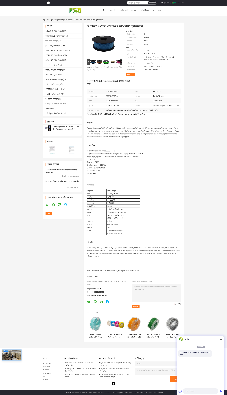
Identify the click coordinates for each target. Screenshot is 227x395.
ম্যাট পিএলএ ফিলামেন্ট (52, 65)
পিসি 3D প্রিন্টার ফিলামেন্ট (53, 84)
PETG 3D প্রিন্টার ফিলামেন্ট (54, 55)
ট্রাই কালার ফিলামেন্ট (52, 41)
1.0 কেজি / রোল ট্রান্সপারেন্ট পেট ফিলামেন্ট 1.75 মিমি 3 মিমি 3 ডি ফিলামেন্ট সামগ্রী (115, 376)
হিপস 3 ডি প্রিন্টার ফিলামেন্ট (54, 70)
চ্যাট (128, 74)
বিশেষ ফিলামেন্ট (50, 108)
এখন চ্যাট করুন (165, 3)
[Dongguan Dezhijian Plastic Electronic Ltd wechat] (61, 205)
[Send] (221, 391)
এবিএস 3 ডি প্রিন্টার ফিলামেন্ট (54, 31)
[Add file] (180, 391)
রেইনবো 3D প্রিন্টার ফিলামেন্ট (54, 60)
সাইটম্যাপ (45, 380)
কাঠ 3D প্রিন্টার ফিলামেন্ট (53, 94)
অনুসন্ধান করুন (152, 3)
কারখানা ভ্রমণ (123, 10)
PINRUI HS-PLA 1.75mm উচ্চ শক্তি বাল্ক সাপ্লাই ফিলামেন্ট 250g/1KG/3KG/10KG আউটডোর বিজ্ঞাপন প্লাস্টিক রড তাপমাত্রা (116, 335)
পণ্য (103, 10)
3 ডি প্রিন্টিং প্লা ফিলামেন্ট (97, 271)
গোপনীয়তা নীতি (70, 392)
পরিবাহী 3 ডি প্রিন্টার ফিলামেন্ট (54, 104)
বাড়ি (97, 10)
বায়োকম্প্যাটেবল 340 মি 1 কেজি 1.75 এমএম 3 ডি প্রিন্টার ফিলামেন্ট (79, 364)
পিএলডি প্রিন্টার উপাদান (111, 271)
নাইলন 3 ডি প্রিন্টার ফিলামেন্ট (54, 79)
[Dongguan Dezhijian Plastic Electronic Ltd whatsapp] (55, 205)
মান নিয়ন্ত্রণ (134, 10)
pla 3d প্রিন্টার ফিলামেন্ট (58, 20)
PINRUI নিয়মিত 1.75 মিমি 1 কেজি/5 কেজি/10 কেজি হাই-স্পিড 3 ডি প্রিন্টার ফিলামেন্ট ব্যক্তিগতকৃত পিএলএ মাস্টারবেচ (134, 335)
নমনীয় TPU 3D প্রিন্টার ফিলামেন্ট (56, 50)
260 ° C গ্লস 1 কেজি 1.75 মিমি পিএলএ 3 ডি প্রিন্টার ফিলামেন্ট (80, 376)
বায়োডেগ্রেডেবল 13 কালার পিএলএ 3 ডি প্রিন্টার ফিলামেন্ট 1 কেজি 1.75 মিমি (80, 370)
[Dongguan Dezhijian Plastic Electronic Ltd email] (48, 205)
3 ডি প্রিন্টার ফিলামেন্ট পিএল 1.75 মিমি (128, 271)
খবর (153, 10)
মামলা (159, 10)
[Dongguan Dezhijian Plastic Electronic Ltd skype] (67, 205)
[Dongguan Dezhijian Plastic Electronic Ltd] (76, 10)
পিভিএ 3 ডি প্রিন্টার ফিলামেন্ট (54, 75)
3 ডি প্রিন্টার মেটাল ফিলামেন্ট (54, 113)
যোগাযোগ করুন (145, 10)
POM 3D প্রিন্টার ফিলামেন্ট (54, 89)
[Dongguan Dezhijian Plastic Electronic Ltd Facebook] (48, 2)
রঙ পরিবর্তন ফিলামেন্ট (52, 99)
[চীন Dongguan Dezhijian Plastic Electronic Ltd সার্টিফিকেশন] (52, 149)
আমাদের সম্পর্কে (112, 10)
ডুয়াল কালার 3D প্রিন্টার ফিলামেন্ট (55, 36)
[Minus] (221, 339)
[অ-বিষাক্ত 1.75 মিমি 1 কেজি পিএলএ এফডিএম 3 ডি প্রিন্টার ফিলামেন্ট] (103, 44)
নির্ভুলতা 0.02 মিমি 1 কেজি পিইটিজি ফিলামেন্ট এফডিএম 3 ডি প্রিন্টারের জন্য (115, 370)
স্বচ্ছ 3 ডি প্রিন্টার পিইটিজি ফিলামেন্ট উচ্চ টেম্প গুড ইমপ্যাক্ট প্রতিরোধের (116, 364)
